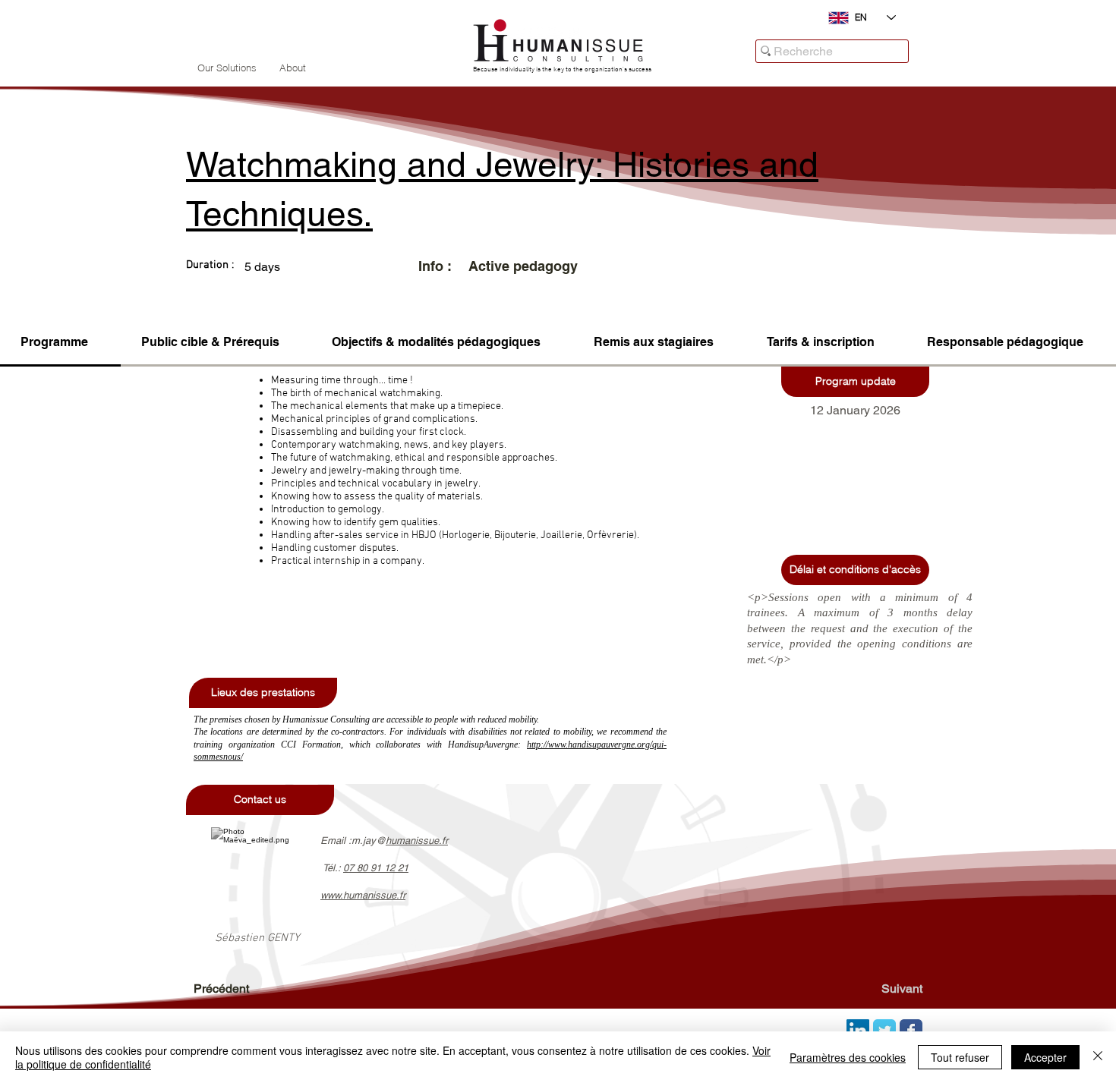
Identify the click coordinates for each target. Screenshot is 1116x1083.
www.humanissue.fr (362, 895)
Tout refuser (960, 1057)
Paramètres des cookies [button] (848, 1057)
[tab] (60, 343)
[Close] (1098, 1057)
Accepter (1045, 1057)
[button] (855, 382)
